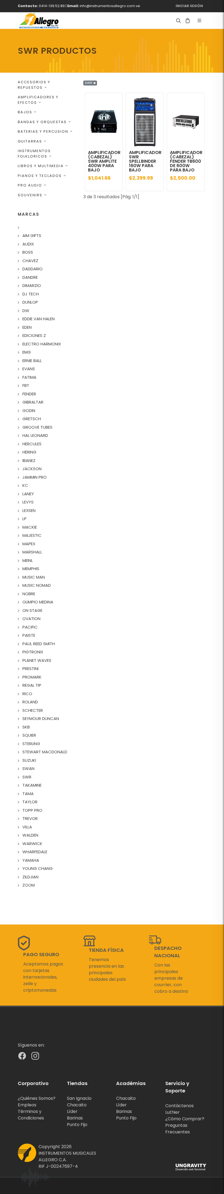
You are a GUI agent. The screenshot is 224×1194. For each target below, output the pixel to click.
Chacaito (77, 1105)
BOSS (27, 252)
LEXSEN (29, 510)
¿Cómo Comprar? (184, 1119)
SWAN (28, 768)
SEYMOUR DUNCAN (40, 718)
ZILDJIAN (30, 877)
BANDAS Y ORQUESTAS (42, 122)
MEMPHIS (30, 568)
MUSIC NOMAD (36, 585)
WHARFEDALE (34, 852)
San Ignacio (79, 1098)
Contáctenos (179, 1106)
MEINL (27, 560)
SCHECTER (32, 710)
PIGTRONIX (32, 652)
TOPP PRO (32, 810)
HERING (29, 452)
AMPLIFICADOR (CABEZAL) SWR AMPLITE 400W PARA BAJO (104, 161)
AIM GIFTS (31, 235)
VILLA (27, 827)
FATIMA (29, 377)
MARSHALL (32, 552)
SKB (26, 727)
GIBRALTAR (32, 402)
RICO (27, 694)
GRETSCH (31, 419)
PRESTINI (30, 668)
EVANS (28, 369)
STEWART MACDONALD (44, 752)
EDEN (27, 327)
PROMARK (32, 677)
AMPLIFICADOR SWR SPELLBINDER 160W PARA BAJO (145, 161)
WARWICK (32, 843)
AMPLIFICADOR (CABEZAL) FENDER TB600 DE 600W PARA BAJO (186, 161)
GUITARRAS (30, 141)
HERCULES (32, 444)
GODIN (28, 410)
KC (25, 485)
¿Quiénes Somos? (36, 1098)
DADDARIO (32, 269)
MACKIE (29, 527)
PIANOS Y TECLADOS (40, 175)
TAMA (28, 793)
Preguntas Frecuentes (177, 1128)
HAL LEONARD (35, 435)
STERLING (31, 743)
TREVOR (30, 818)
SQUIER (29, 735)
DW (25, 310)
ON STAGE (32, 610)
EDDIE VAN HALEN (38, 319)
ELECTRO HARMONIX (41, 344)
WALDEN (30, 835)
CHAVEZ (30, 260)
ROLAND (30, 702)
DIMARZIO (31, 285)
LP (24, 519)
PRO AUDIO (30, 185)
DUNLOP (30, 302)
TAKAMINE (32, 785)
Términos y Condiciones (31, 1114)
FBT (25, 385)
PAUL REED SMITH (38, 644)
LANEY (28, 494)
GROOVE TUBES (37, 427)
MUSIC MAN (33, 577)
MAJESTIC (32, 535)
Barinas (75, 1118)
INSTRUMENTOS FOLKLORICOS (34, 153)
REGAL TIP (31, 685)
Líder (72, 1111)
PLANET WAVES (36, 660)
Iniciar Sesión (189, 6)
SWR (26, 777)
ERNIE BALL (32, 360)
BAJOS (25, 112)
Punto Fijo (77, 1124)
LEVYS (28, 502)
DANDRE (30, 277)
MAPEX (28, 544)
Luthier (172, 1112)
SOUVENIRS (30, 195)
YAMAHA (30, 860)
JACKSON (32, 469)
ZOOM (28, 885)
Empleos (27, 1105)
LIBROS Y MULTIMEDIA (41, 165)
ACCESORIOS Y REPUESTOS (34, 84)
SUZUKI (29, 760)
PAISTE (28, 635)
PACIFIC (30, 627)
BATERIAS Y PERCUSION (43, 131)
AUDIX (28, 244)
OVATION (31, 618)
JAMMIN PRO (34, 477)
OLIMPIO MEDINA (37, 602)
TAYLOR (29, 802)
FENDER (29, 394)
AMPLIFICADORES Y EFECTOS (38, 99)
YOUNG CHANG (37, 868)
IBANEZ (29, 460)
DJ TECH (30, 294)
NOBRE (28, 594)
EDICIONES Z (34, 335)
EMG (26, 352)
